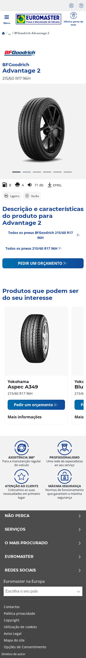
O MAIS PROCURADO (26, 543)
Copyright (11, 620)
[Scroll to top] (73, 647)
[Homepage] (3, 33)
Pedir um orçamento (40, 263)
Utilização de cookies (20, 627)
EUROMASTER (19, 557)
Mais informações (25, 417)
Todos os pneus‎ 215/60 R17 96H (31, 248)
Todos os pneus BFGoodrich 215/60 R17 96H (40, 235)
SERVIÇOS (15, 529)
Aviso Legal (13, 633)
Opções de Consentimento (25, 647)
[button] (9, 33)
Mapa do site (14, 640)
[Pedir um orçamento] (81, 5)
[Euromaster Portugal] (38, 19)
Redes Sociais (20, 570)
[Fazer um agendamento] (71, 5)
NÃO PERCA (17, 516)
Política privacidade (19, 613)
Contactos (12, 606)
